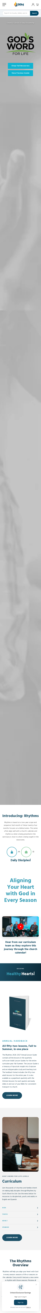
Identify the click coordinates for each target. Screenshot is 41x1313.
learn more (12, 1095)
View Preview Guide (20, 73)
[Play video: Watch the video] (20, 926)
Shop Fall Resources (20, 65)
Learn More (12, 1237)
